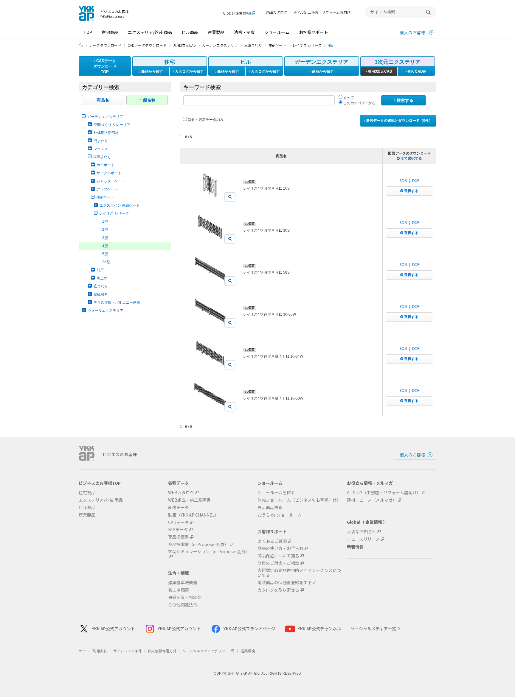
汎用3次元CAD (379, 71)
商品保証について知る (278, 555)
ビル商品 (190, 32)
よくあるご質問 (272, 541)
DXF (415, 181)
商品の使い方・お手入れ (280, 548)
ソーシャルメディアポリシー (205, 650)
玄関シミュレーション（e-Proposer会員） (208, 551)
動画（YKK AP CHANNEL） (193, 514)
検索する (404, 100)
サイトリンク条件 (127, 650)
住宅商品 (110, 32)
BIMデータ (178, 529)
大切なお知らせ (361, 531)
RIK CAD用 (416, 71)
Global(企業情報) (237, 13)
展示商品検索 (270, 507)
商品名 (103, 100)
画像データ (178, 507)
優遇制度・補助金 (184, 597)
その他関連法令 (182, 604)
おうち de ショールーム (280, 514)
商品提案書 (178, 536)
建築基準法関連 (182, 582)
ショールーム (276, 32)
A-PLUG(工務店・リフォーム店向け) (323, 12)
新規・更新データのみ (205, 120)
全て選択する (411, 158)
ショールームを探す (276, 492)
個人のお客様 (412, 32)
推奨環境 (248, 650)
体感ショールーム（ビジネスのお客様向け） (299, 500)
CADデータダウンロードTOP (105, 66)
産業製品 (216, 32)
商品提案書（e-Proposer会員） (198, 544)
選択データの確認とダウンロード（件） (398, 120)
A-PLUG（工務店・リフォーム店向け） (384, 492)
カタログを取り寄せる (278, 589)
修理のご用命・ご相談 (278, 563)
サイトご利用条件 (93, 650)
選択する (410, 191)
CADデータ (178, 522)
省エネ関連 (178, 589)
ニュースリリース (363, 539)
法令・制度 (244, 32)
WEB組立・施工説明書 (189, 500)
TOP (87, 32)
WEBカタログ (276, 12)
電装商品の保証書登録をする (285, 582)
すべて (348, 98)
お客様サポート (313, 32)
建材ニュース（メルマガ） (372, 500)
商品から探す (151, 71)
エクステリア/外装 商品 (150, 32)
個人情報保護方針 (162, 650)
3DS (403, 181)
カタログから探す (189, 71)
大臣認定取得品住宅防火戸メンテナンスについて (299, 573)
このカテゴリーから (359, 103)
